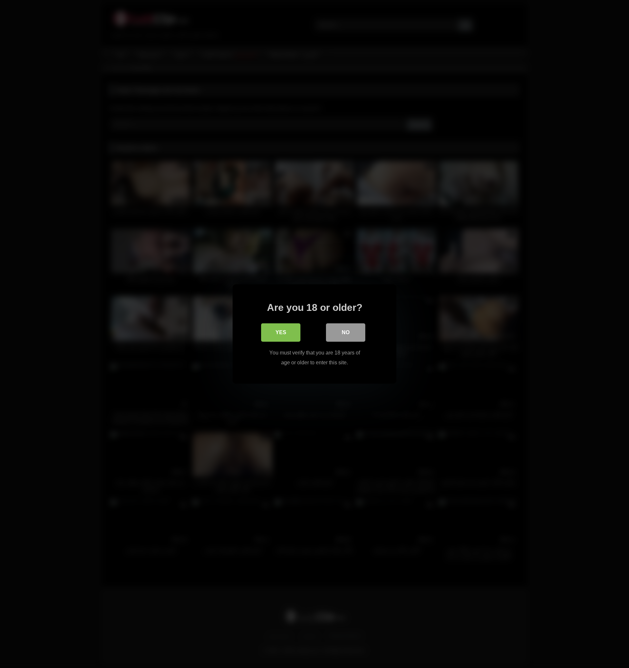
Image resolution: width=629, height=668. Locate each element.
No (346, 332)
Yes (281, 332)
